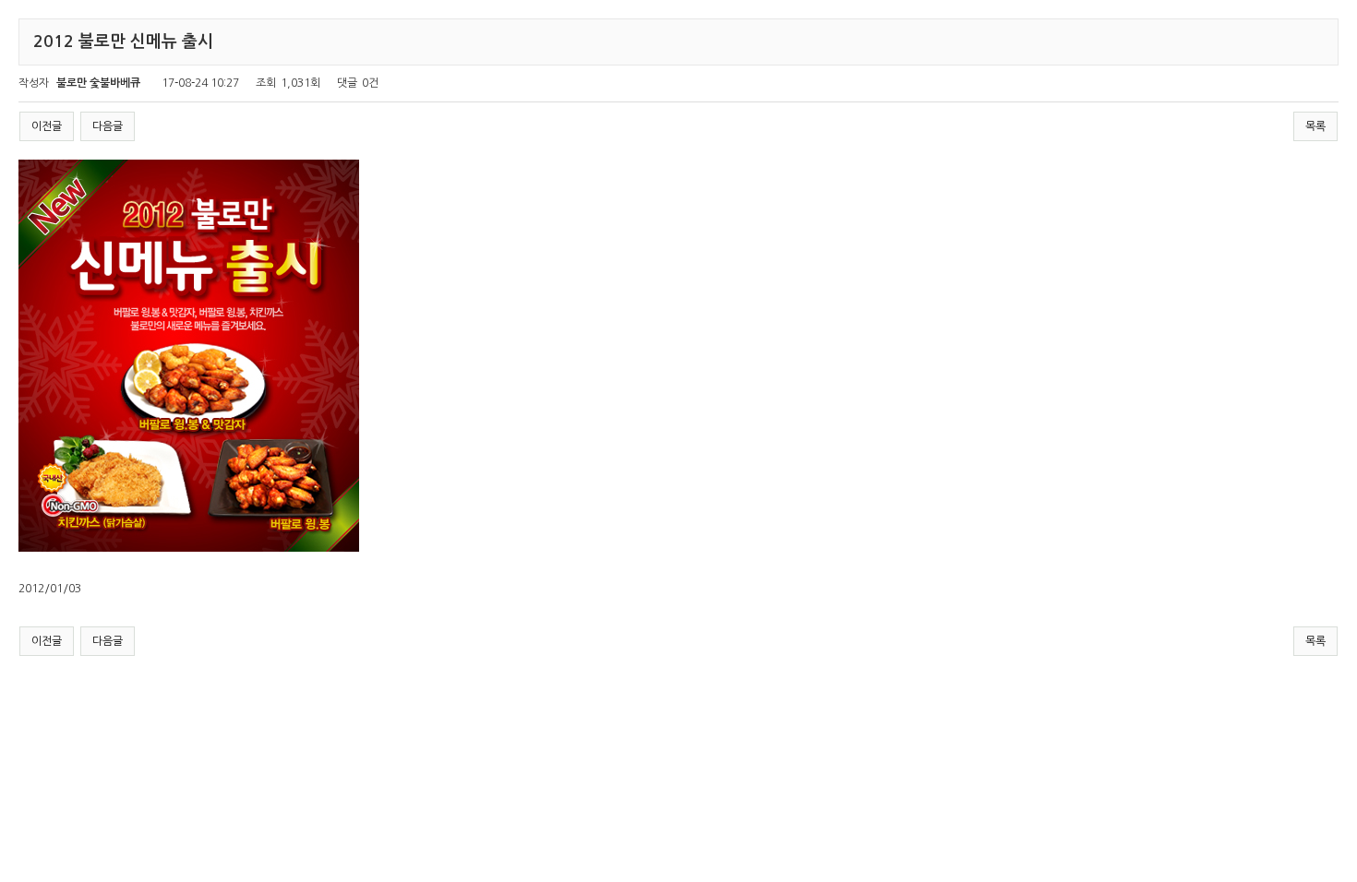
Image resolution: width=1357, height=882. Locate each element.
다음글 (107, 126)
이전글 (46, 126)
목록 (1315, 126)
